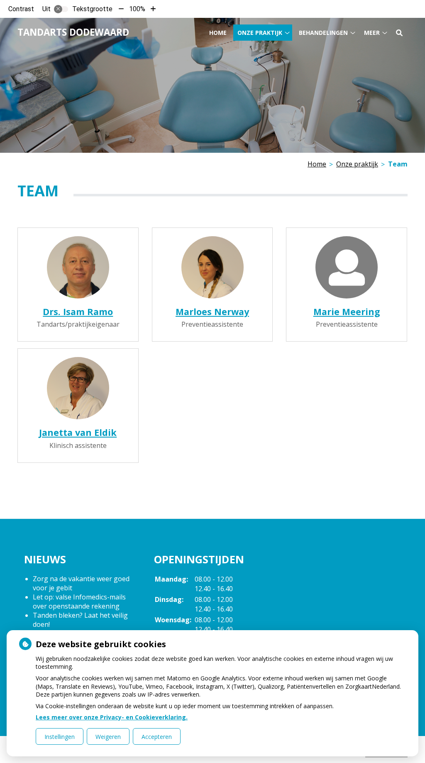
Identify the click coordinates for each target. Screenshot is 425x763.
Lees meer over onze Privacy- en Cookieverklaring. (112, 717)
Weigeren (108, 737)
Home (218, 33)
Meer (372, 33)
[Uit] (61, 9)
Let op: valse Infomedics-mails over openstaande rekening (79, 601)
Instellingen (59, 737)
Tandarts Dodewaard (73, 32)
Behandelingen (323, 33)
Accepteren (157, 737)
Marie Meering (346, 312)
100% (137, 9)
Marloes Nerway (212, 312)
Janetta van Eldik (78, 432)
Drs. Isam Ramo (78, 312)
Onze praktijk (259, 33)
